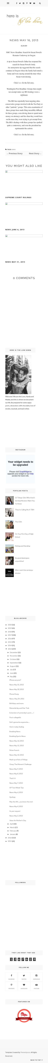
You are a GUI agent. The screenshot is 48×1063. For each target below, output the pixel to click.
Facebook (11, 979)
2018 (10, 632)
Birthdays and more (16, 703)
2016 (10, 639)
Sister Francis (14, 750)
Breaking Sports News (17, 736)
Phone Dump (14, 694)
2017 (10, 635)
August (12, 666)
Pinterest (11, 988)
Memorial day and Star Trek (19, 708)
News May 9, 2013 (16, 769)
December (13, 652)
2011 (10, 841)
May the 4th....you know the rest (21, 802)
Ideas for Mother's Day (17, 820)
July (11, 670)
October (13, 659)
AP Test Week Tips (16, 788)
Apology (12, 797)
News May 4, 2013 (16, 806)
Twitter (24, 979)
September (14, 663)
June (11, 673)
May (11, 676)
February (13, 831)
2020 (10, 625)
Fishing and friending (22, 546)
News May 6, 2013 (16, 792)
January (12, 834)
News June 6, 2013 (15, 229)
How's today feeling (16, 727)
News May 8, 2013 (16, 774)
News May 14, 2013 (16, 755)
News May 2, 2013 (16, 816)
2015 (10, 642)
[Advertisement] (12, 428)
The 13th (18, 522)
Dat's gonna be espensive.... (19, 722)
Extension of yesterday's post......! (21, 713)
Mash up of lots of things (18, 760)
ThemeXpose (25, 1052)
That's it (12, 778)
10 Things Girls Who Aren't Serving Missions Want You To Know (25, 501)
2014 (10, 645)
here (20, 82)
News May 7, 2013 (16, 783)
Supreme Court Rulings (18, 197)
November (13, 656)
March (12, 827)
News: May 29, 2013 (16, 699)
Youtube (36, 988)
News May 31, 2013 (15, 262)
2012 (10, 838)
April (11, 824)
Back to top (36, 1060)
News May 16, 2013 (16, 741)
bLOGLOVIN (24, 988)
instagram (36, 979)
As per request (14, 811)
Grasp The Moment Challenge (20, 764)
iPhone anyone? (15, 680)
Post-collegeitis (15, 717)
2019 (10, 628)
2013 (10, 649)
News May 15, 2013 (16, 746)
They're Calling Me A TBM (24, 510)
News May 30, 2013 (16, 689)
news (14, 149)
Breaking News (14, 731)
